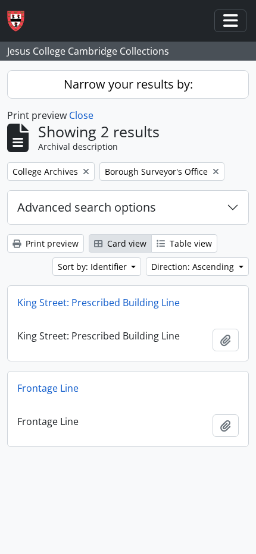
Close (81, 115)
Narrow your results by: (128, 84)
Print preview (51, 243)
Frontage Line (48, 388)
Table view (189, 243)
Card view (125, 243)
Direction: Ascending (193, 266)
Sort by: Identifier (93, 266)
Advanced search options (86, 207)
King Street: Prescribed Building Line (98, 302)
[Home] (20, 21)
